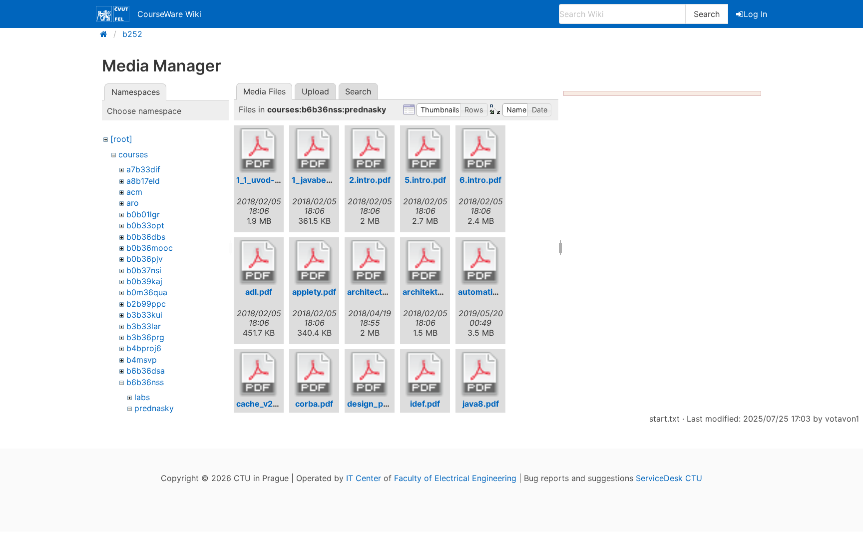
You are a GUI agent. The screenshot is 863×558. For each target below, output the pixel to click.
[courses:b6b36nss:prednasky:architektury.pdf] (425, 262)
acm (134, 192)
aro (132, 203)
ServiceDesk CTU (669, 478)
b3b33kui (144, 315)
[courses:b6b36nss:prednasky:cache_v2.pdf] (258, 374)
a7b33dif (143, 169)
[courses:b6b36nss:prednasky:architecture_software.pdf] (369, 262)
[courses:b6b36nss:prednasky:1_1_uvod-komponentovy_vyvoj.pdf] (258, 150)
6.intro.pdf (480, 180)
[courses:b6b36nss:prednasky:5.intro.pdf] (425, 150)
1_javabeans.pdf (324, 180)
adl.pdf (258, 292)
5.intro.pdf (425, 180)
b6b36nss (145, 382)
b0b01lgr (143, 214)
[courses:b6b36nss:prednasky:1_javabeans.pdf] (314, 150)
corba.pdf (314, 404)
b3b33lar (143, 326)
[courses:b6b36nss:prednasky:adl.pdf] (258, 262)
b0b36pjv (144, 259)
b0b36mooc (149, 248)
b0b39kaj (144, 281)
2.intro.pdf (370, 180)
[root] (121, 139)
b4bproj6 (143, 348)
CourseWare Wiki (169, 14)
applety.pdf (314, 292)
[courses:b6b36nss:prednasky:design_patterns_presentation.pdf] (369, 374)
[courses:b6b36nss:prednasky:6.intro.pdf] (480, 150)
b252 (132, 34)
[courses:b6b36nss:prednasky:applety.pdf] (314, 262)
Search (707, 14)
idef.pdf (425, 404)
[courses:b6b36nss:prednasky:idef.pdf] (425, 374)
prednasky (154, 408)
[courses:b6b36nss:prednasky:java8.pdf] (480, 374)
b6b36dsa (145, 371)
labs (142, 397)
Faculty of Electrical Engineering (455, 478)
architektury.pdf (434, 292)
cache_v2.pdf (262, 404)
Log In (755, 14)
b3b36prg (145, 337)
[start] (106, 34)
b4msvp (141, 360)
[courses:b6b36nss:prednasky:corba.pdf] (314, 374)
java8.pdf (480, 404)
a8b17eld (143, 181)
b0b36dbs (145, 237)
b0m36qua (146, 292)
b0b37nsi (143, 270)
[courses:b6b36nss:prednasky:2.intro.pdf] (369, 150)
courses (133, 154)
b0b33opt (145, 225)
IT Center (363, 478)
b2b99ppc (146, 304)
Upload (315, 91)
